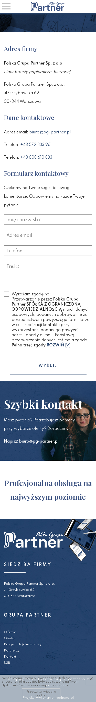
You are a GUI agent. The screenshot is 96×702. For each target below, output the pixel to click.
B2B (7, 663)
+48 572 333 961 (36, 145)
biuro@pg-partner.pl (50, 132)
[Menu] (6, 6)
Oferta (9, 638)
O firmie (10, 632)
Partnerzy (11, 650)
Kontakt (10, 656)
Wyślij (48, 366)
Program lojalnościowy (22, 644)
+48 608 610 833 (36, 158)
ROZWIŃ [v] (58, 345)
